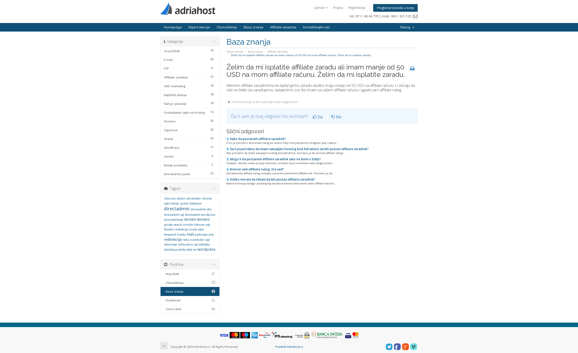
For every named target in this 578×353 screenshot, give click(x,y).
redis (185, 240)
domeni (203, 219)
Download (172, 300)
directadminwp (173, 220)
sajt (207, 240)
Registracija (356, 7)
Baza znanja (253, 27)
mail (190, 234)
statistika (204, 244)
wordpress (206, 249)
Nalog (406, 27)
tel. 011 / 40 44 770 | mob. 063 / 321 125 (381, 16)
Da (319, 116)
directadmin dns (201, 209)
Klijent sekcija (199, 27)
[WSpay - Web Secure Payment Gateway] (302, 335)
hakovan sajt (202, 225)
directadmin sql (174, 215)
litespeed (170, 234)
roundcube (197, 240)
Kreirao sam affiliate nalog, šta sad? (256, 169)
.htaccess (170, 198)
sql (196, 244)
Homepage (173, 27)
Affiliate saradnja (283, 27)
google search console (178, 225)
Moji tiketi (171, 274)
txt (194, 250)
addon (181, 198)
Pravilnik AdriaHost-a (289, 347)
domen (190, 219)
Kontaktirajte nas (316, 27)
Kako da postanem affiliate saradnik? (257, 139)
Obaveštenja (227, 27)
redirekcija (173, 239)
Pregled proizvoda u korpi (395, 8)
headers (169, 229)
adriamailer (193, 198)
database (195, 203)
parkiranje (201, 234)
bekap (175, 203)
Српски (319, 7)
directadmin (177, 209)
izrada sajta (196, 229)
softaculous (185, 244)
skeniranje (170, 244)
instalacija (181, 229)
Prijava (338, 7)
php (211, 234)
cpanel (184, 203)
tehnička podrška (175, 250)
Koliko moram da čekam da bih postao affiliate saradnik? (272, 179)
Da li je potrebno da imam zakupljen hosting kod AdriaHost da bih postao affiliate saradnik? (299, 149)
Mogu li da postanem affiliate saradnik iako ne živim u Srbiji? (275, 159)
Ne (338, 116)
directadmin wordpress (200, 215)
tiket (189, 250)
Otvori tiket (172, 309)
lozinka (181, 234)
